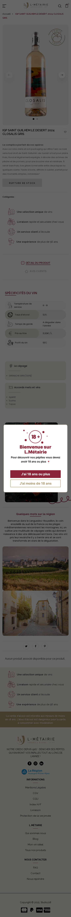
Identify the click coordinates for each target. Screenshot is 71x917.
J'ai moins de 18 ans (36, 483)
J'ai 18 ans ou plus (35, 474)
